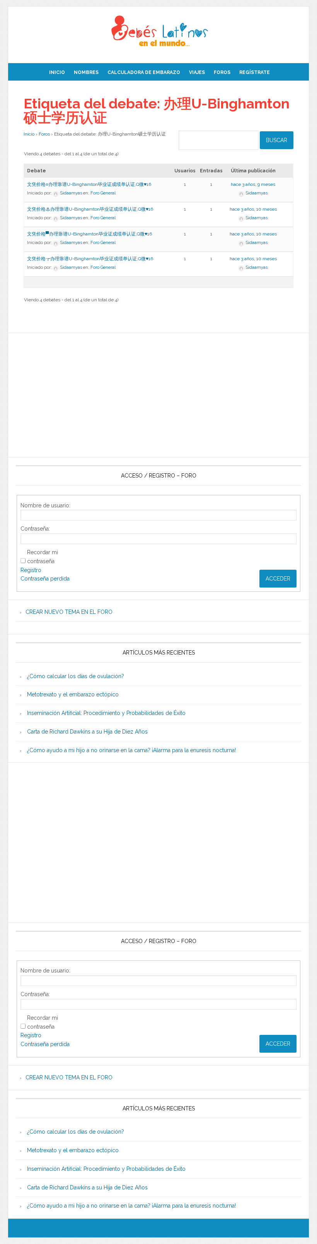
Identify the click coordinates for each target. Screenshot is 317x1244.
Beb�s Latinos (158, 31)
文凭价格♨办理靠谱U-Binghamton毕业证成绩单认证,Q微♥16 (90, 209)
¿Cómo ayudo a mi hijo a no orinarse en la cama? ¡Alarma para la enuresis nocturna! (131, 750)
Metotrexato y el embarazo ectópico (73, 694)
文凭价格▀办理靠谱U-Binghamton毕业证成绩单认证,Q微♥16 (89, 234)
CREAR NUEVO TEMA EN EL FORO (69, 612)
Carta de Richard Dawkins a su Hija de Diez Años (87, 732)
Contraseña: (35, 529)
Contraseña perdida (45, 579)
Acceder (278, 579)
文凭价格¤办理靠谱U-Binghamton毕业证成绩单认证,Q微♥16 (89, 184)
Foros (44, 134)
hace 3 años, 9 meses (253, 184)
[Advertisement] (158, 395)
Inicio (29, 134)
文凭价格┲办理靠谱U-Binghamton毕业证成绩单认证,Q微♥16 (90, 258)
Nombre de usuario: (45, 505)
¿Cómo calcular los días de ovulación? (75, 676)
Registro (30, 570)
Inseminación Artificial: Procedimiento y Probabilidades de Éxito (106, 713)
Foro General (103, 193)
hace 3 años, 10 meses (253, 209)
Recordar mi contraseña (42, 556)
